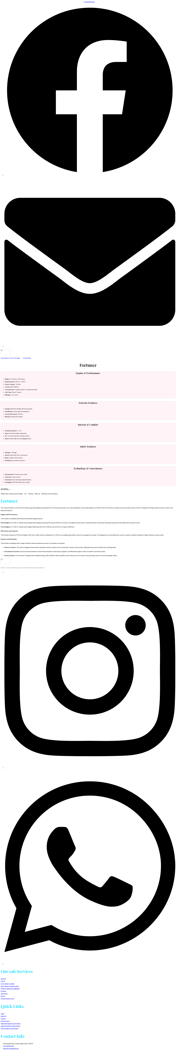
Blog (29, 358)
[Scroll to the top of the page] (1, 1051)
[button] (17, 358)
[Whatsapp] (89, 964)
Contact (25, 358)
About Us (8, 358)
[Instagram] (89, 768)
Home (3, 358)
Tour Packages (15, 358)
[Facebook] (89, 175)
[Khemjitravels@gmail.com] (89, 346)
